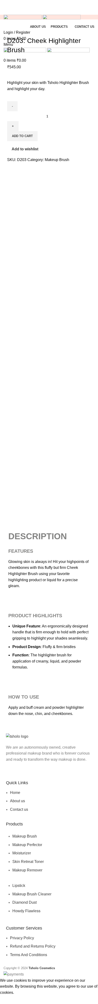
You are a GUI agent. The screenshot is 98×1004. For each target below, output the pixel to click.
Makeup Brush (57, 160)
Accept (9, 999)
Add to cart (22, 136)
